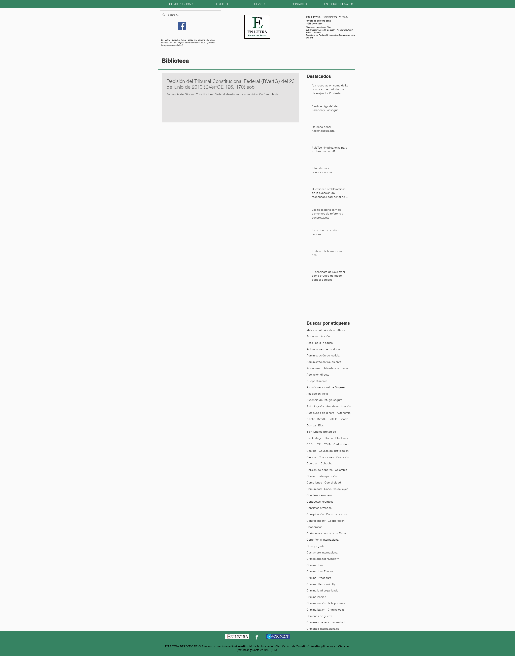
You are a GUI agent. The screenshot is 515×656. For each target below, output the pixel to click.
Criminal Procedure (319, 578)
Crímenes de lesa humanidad (326, 622)
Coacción (342, 457)
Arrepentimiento (317, 381)
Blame (329, 438)
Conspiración (315, 514)
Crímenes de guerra (320, 616)
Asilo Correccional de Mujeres (326, 387)
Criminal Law (315, 565)
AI (320, 330)
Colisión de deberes (320, 470)
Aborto (341, 330)
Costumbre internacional (322, 552)
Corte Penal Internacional (323, 539)
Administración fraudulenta (324, 362)
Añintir (311, 419)
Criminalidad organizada (322, 590)
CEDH (310, 444)
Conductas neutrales (320, 501)
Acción (325, 336)
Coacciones (326, 457)
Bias (321, 425)
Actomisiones (315, 349)
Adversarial (314, 368)
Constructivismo (336, 514)
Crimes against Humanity (323, 559)
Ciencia (311, 457)
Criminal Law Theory (320, 571)
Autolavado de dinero (320, 413)
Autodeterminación (338, 406)
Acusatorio (333, 349)
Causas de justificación (334, 451)
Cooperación (336, 521)
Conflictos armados (319, 508)
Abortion (329, 330)
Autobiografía (315, 406)
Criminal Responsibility (321, 584)
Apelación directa (318, 374)
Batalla (333, 419)
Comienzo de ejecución (322, 476)
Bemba (311, 425)
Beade (344, 419)
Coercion (312, 463)
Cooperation (314, 527)
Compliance (314, 482)
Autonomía (343, 413)
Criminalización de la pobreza (326, 603)
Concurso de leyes (336, 489)
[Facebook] (182, 26)
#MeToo (312, 330)
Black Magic (314, 438)
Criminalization (316, 609)
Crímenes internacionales (323, 628)
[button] (181, 4)
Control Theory (316, 521)
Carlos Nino (341, 444)
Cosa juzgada (315, 546)
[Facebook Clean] (256, 637)
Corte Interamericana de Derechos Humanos (329, 533)
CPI (319, 444)
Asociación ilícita (317, 393)
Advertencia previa (335, 368)
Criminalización (316, 597)
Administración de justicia (323, 355)
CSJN (327, 444)
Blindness (341, 438)
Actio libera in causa (320, 343)
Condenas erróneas (319, 495)
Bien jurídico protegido (321, 431)
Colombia (341, 470)
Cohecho (326, 463)
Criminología (336, 609)
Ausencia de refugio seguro (324, 400)
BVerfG (321, 419)
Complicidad (332, 482)
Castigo (311, 451)
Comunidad (314, 489)
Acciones (312, 336)
